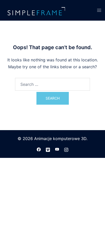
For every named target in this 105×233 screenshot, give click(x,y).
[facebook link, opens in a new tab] (39, 149)
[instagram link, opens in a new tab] (66, 149)
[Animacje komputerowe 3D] (36, 9)
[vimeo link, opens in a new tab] (48, 149)
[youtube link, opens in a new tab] (57, 149)
